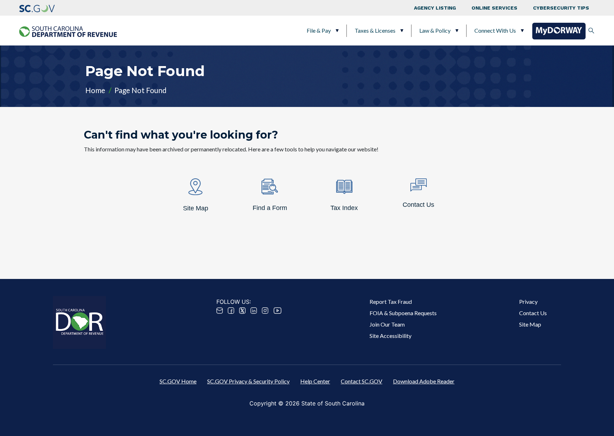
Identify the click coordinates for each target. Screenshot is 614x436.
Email (219, 310)
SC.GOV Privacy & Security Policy (248, 381)
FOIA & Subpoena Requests (403, 312)
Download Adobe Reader (423, 381)
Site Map (530, 324)
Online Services (494, 8)
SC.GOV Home (178, 381)
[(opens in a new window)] (37, 8)
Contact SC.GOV (361, 381)
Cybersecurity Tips (561, 8)
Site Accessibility (390, 335)
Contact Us (533, 312)
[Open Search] (591, 30)
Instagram (265, 310)
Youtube (277, 310)
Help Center (315, 381)
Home (95, 90)
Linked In (254, 310)
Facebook (231, 310)
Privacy (528, 301)
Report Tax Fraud (391, 301)
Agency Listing (435, 8)
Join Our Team (387, 324)
